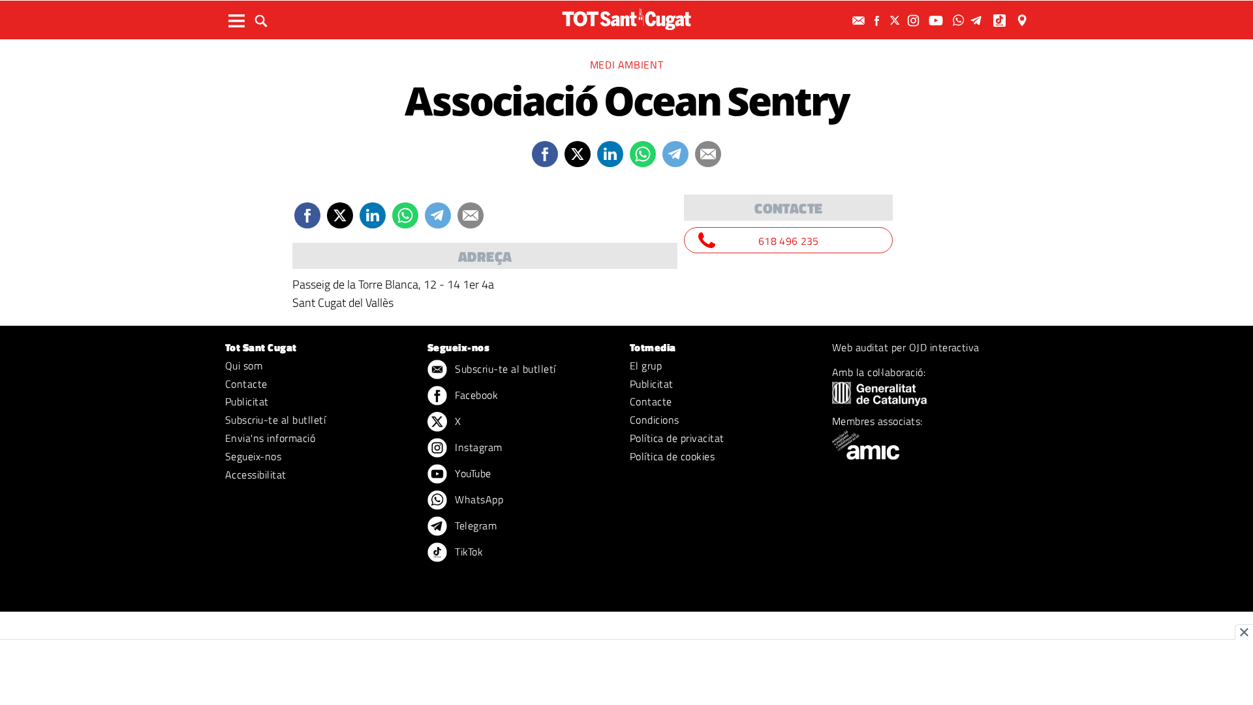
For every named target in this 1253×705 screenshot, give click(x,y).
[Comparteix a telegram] (675, 154)
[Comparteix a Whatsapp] (643, 154)
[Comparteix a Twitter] (578, 154)
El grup (646, 365)
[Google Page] (1023, 20)
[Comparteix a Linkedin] (610, 154)
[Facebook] (878, 20)
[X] (897, 20)
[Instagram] (915, 20)
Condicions (654, 420)
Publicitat (247, 401)
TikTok (467, 551)
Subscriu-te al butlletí (275, 420)
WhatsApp (477, 499)
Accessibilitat (255, 474)
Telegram (474, 525)
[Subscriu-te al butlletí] (860, 20)
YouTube (471, 473)
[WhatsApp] (960, 20)
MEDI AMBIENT (627, 64)
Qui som (243, 365)
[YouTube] (937, 20)
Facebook (475, 395)
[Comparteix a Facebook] (545, 154)
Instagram (477, 447)
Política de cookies (672, 456)
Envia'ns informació (270, 438)
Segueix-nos (253, 456)
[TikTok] (1001, 20)
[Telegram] (978, 20)
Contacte (246, 384)
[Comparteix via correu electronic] (708, 154)
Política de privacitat (677, 438)
